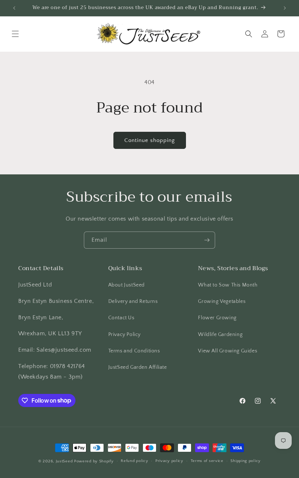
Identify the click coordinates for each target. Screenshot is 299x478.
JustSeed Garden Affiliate (137, 367)
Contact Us (121, 318)
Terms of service (207, 461)
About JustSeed (126, 285)
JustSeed (64, 461)
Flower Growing (217, 318)
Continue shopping (149, 140)
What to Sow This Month (227, 285)
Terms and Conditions (134, 351)
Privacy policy (169, 461)
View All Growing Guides (227, 351)
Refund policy (134, 461)
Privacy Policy (124, 334)
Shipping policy (245, 461)
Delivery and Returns (133, 301)
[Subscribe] (207, 240)
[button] (15, 34)
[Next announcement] (285, 8)
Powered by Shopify (94, 461)
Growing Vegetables (221, 301)
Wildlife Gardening (220, 334)
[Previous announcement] (14, 8)
